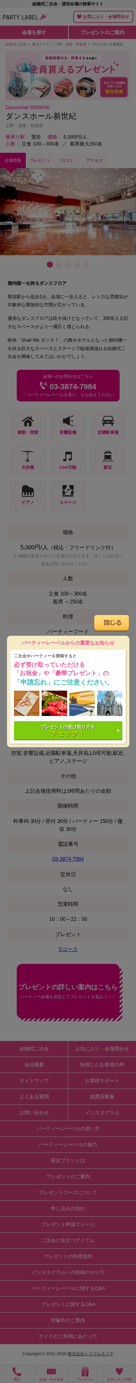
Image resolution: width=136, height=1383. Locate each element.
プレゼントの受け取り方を (68, 730)
